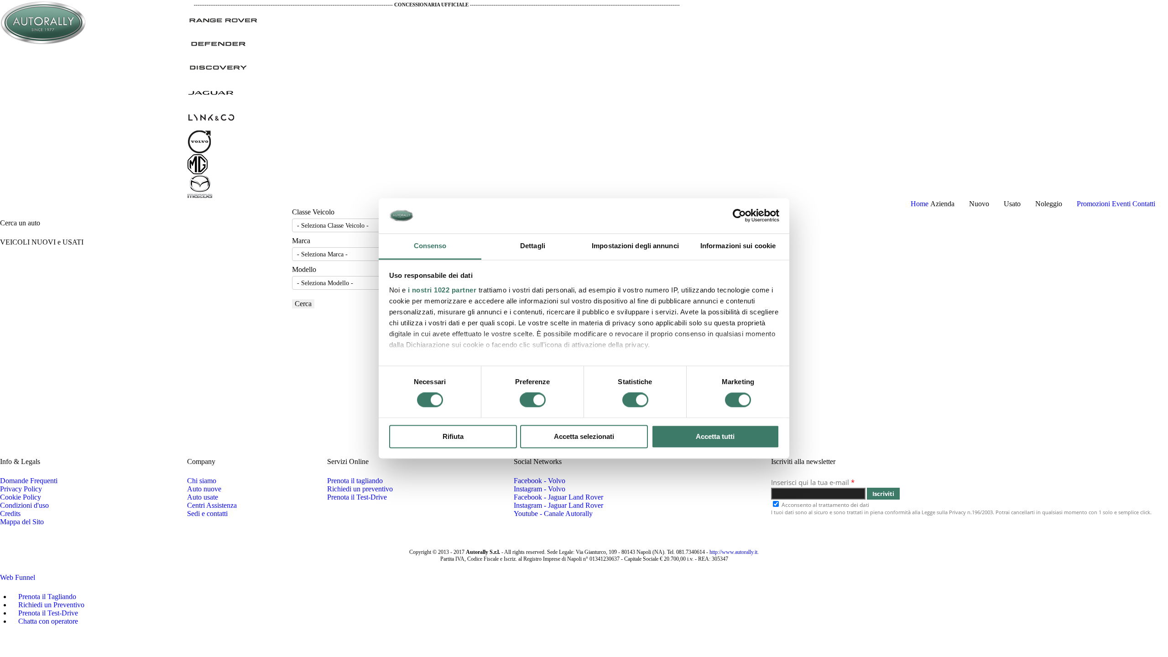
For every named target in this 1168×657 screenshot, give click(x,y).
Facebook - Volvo (539, 481)
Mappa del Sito (22, 522)
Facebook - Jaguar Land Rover (558, 497)
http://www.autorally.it (733, 552)
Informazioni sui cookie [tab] (738, 246)
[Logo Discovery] (218, 66)
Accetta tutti (715, 436)
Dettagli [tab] (532, 246)
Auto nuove (204, 489)
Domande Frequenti (28, 481)
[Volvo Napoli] (199, 141)
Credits (10, 513)
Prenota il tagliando (355, 481)
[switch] (533, 400)
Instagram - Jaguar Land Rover (558, 505)
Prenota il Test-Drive (357, 497)
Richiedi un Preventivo (50, 605)
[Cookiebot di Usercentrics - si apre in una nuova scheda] (739, 216)
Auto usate (202, 497)
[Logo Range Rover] (223, 19)
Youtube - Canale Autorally (553, 513)
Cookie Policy (20, 497)
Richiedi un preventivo (360, 489)
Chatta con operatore (47, 621)
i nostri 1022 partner (442, 290)
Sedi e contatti (207, 513)
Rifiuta (453, 436)
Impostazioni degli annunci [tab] (635, 246)
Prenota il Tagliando (46, 596)
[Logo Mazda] (200, 186)
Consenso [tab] (430, 246)
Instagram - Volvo (539, 489)
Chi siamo (201, 481)
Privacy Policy (21, 489)
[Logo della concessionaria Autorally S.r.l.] (43, 22)
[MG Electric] (197, 163)
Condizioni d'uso (24, 505)
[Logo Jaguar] (211, 90)
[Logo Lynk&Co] (211, 116)
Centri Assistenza (212, 505)
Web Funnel (17, 577)
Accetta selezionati (584, 436)
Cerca (303, 304)
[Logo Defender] (218, 43)
